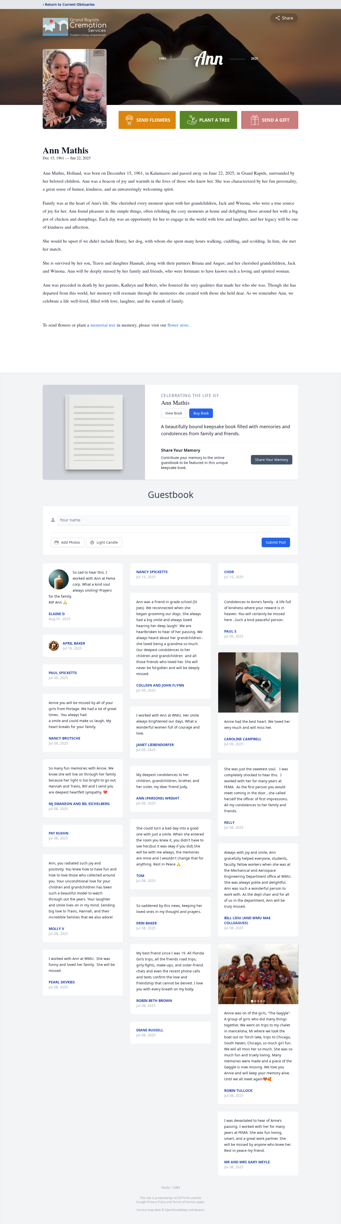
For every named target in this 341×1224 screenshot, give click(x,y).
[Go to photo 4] (261, 1001)
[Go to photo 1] (252, 1001)
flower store (178, 325)
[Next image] (293, 974)
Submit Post (276, 542)
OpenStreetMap (176, 1210)
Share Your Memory (271, 459)
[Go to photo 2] (255, 1001)
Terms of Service (184, 1202)
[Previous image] (223, 974)
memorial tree (103, 325)
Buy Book (201, 413)
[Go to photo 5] (264, 1001)
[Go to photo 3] (258, 1001)
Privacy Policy (156, 1202)
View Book (173, 413)
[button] (258, 682)
